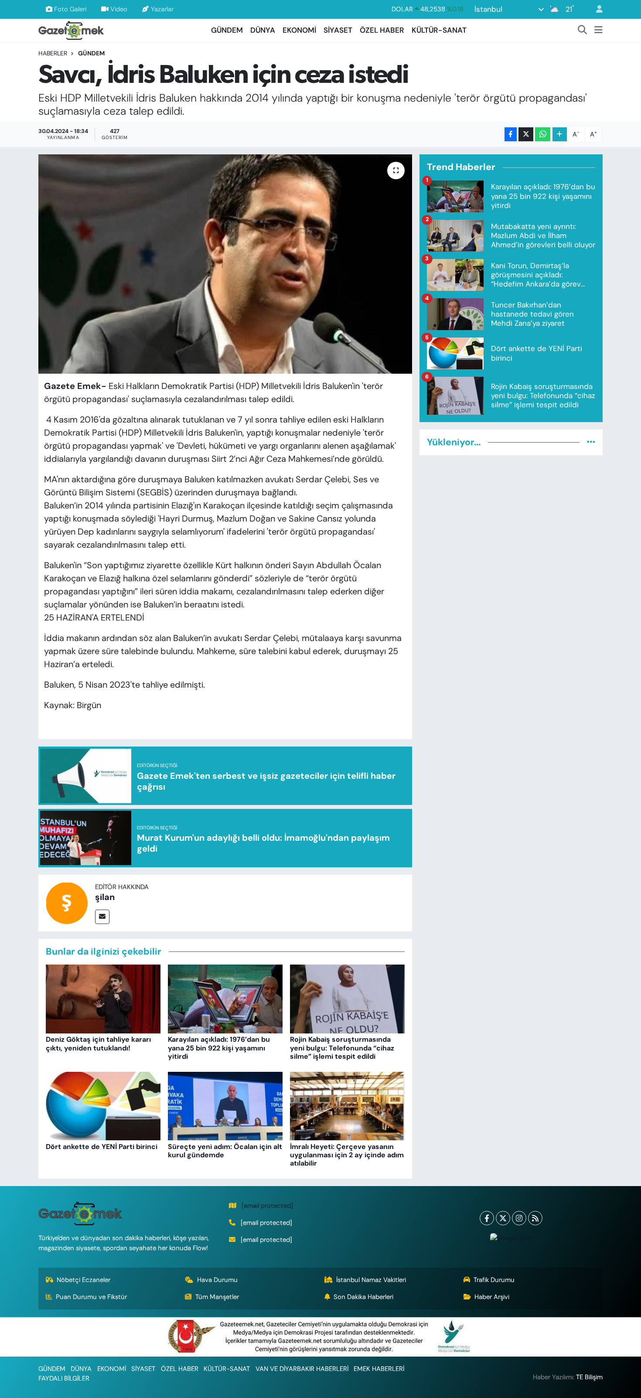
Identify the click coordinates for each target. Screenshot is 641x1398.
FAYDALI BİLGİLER (63, 1378)
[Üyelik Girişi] (596, 9)
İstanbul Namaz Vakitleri (371, 1279)
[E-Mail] (102, 917)
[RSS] (535, 1218)
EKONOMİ (299, 30)
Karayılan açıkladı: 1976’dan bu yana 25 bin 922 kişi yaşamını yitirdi (219, 1047)
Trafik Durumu (494, 1279)
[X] (503, 1218)
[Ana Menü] (598, 30)
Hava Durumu (217, 1279)
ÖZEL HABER (382, 30)
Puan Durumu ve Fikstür (91, 1296)
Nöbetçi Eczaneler (83, 1279)
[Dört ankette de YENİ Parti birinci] (103, 1105)
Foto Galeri (70, 9)
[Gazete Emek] (71, 29)
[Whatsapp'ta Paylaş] (542, 134)
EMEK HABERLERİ (379, 1368)
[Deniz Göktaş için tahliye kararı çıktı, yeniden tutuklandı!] (103, 998)
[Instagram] (519, 1218)
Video (118, 9)
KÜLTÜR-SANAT (439, 30)
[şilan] (67, 902)
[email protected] (267, 1205)
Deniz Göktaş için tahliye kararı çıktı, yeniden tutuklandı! (98, 1043)
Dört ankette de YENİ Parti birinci (101, 1146)
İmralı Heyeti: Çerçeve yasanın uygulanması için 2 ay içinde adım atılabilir (347, 1155)
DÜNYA (262, 30)
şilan (105, 897)
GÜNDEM (227, 30)
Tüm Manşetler (217, 1296)
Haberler (52, 53)
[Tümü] (591, 442)
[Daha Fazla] (559, 134)
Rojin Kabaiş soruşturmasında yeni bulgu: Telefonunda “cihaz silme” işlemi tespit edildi (342, 1047)
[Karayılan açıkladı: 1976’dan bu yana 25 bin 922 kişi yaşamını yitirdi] (225, 998)
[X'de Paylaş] (525, 134)
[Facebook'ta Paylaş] (511, 134)
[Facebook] (487, 1218)
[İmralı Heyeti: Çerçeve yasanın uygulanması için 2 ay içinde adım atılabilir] (347, 1105)
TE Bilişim (589, 1377)
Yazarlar (162, 9)
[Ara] (582, 30)
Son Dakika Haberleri (363, 1296)
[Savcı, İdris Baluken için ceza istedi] (225, 263)
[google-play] (511, 1238)
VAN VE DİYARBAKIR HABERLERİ (302, 1368)
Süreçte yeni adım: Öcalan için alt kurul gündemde (225, 1150)
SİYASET (338, 30)
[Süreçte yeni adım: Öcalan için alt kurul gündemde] (225, 1105)
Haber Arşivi (491, 1296)
